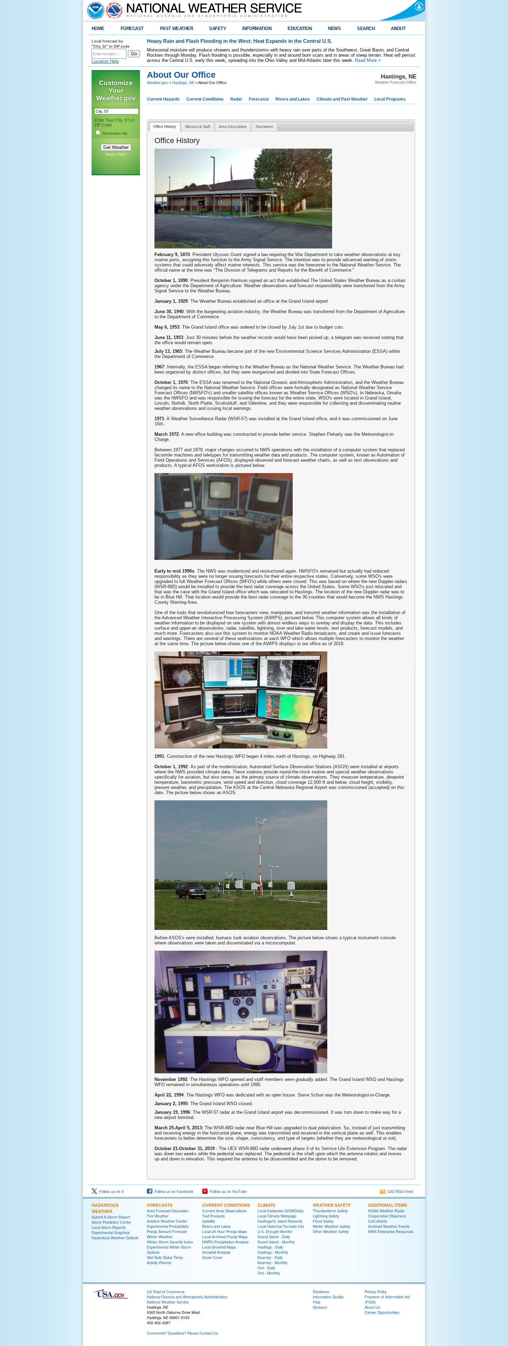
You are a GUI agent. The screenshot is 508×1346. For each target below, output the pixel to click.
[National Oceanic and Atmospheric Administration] (94, 10)
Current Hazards (163, 99)
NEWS (334, 28)
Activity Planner (159, 1262)
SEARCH (366, 28)
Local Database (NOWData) (280, 1210)
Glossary (320, 1307)
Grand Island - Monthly (276, 1241)
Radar (236, 99)
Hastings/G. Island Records (279, 1221)
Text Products (213, 1215)
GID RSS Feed (399, 1191)
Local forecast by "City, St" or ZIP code (111, 43)
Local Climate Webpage (277, 1215)
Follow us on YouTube (227, 1191)
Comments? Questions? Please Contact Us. (183, 1333)
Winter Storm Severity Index (170, 1241)
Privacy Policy (116, 154)
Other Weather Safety (331, 1231)
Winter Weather (160, 1236)
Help (316, 1302)
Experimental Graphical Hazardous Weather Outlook (115, 1235)
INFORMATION (256, 28)
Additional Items (387, 1205)
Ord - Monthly (268, 1273)
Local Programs (390, 99)
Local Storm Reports (108, 1227)
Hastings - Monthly (272, 1252)
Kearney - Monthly (272, 1262)
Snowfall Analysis (216, 1252)
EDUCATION (300, 28)
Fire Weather (158, 1215)
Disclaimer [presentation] (264, 126)
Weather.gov (157, 83)
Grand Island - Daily (273, 1236)
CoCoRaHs (377, 1221)
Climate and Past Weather (342, 99)
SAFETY (217, 28)
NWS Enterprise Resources (390, 1231)
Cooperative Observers (387, 1215)
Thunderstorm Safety (330, 1210)
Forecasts (259, 99)
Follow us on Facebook (173, 1191)
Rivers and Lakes (292, 99)
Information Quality (328, 1296)
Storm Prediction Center (111, 1222)
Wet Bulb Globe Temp (165, 1257)
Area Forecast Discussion (168, 1210)
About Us (372, 1307)
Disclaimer (321, 1291)
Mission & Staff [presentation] (197, 126)
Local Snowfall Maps (219, 1247)
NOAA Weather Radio (386, 1210)
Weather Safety (332, 1205)
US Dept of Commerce (166, 1291)
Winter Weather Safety (331, 1226)
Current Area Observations (224, 1210)
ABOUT (398, 28)
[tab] (164, 127)
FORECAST (132, 28)
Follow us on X (110, 1191)
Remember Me (115, 133)
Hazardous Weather (105, 1208)
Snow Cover (212, 1257)
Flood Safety (323, 1221)
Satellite (208, 1221)
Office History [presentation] (164, 126)
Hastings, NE (183, 83)
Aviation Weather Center (167, 1221)
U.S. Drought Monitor (275, 1231)
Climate (266, 1205)
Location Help (105, 61)
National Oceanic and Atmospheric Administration (187, 1296)
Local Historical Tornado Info (280, 1226)
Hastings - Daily (270, 1247)
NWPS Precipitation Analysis (225, 1241)
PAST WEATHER (176, 28)
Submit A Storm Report (111, 1217)
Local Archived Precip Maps (224, 1236)
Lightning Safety (326, 1215)
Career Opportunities (382, 1312)
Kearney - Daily (270, 1257)
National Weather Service (168, 1302)
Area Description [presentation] (233, 126)
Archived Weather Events (389, 1226)
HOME (98, 28)
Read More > (368, 60)
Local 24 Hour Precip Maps (224, 1231)
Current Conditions (205, 99)
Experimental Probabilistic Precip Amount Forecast (168, 1229)
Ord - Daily (266, 1267)
